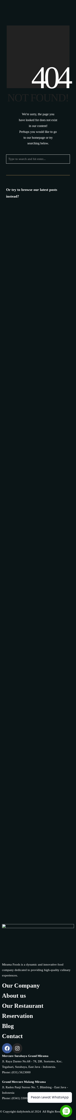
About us (14, 995)
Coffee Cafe (18, 244)
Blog (8, 1026)
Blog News (50, 240)
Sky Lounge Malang (46, 522)
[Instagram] (54, 9)
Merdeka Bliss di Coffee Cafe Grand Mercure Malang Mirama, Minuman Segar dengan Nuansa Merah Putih (36, 228)
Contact (12, 1036)
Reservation (17, 1015)
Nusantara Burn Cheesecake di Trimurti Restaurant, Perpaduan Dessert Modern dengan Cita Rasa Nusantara (35, 625)
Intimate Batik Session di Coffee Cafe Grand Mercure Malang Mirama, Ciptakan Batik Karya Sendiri (37, 805)
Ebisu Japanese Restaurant (31, 351)
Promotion (41, 244)
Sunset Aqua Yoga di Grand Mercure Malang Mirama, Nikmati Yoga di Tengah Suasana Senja (35, 746)
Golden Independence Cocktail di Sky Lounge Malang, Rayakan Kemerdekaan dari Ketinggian (35, 506)
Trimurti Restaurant (47, 578)
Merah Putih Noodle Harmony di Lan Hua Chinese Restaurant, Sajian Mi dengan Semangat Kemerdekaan (36, 443)
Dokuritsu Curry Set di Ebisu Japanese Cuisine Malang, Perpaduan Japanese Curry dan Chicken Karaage (38, 336)
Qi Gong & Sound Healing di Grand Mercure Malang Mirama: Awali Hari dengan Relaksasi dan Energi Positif (33, 867)
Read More (40, 355)
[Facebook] (47, 9)
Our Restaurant (22, 1005)
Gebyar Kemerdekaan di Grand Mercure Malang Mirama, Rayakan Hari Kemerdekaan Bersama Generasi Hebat (35, 688)
